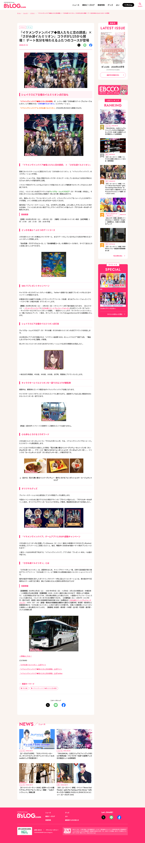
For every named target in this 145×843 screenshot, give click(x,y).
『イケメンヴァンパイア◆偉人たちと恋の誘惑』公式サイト (40, 669)
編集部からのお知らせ (72, 820)
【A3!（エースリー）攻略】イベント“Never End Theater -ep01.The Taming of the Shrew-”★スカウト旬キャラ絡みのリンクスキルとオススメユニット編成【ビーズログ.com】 (115, 188)
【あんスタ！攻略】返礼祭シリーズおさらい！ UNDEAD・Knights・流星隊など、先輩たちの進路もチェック (115, 221)
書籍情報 (101, 5)
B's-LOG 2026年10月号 (113, 66)
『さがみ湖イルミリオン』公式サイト (32, 665)
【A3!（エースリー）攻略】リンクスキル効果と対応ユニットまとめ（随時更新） (115, 159)
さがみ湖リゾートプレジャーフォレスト (56, 308)
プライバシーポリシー (52, 830)
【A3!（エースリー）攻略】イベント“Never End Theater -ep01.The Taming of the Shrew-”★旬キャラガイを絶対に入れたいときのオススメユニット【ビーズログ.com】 (74, 791)
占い (117, 5)
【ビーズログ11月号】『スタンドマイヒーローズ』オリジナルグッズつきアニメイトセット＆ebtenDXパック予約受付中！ (36, 755)
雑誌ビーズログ (88, 5)
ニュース (75, 5)
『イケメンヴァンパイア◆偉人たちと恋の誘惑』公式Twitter (41, 673)
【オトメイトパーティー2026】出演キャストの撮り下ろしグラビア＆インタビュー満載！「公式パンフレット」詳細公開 (36, 789)
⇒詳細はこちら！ (25, 656)
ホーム (19, 13)
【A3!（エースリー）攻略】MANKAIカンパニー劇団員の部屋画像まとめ (115, 248)
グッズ (110, 5)
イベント (32, 13)
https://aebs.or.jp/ (91, 833)
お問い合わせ (38, 830)
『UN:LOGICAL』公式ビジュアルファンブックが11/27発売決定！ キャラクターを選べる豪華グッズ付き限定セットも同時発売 (74, 755)
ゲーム (29, 27)
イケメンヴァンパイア (32, 308)
